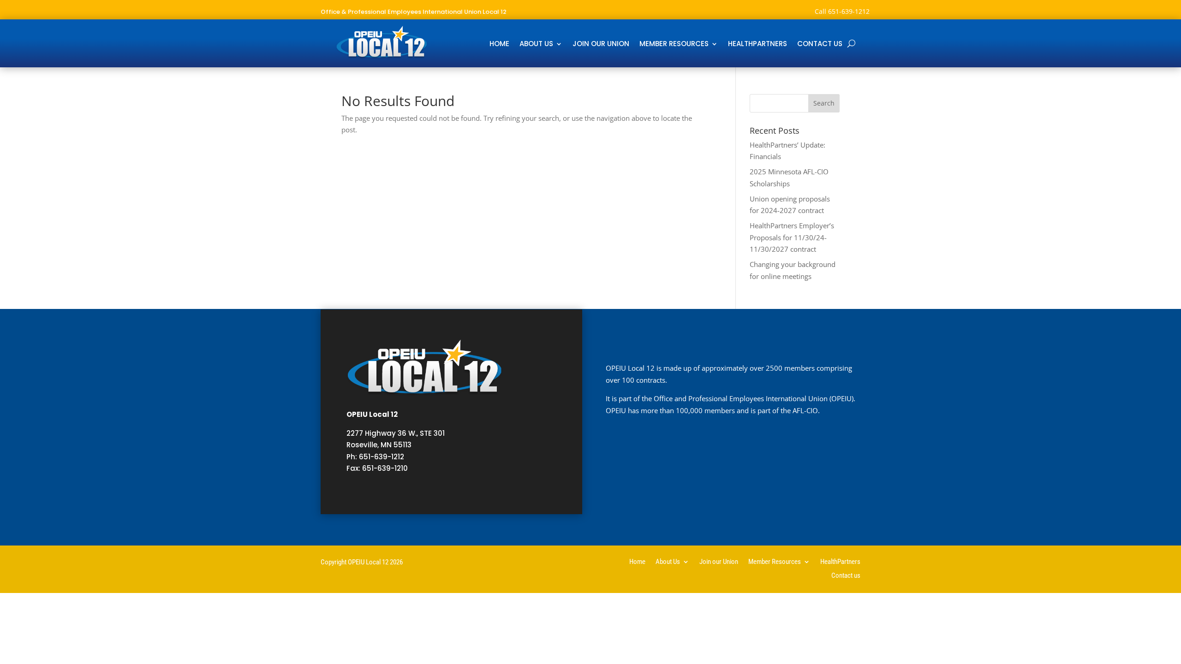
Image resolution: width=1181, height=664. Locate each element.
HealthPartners (757, 44)
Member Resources (674, 44)
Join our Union (601, 44)
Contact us (819, 44)
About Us (536, 44)
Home (499, 44)
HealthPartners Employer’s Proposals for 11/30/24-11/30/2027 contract (792, 237)
